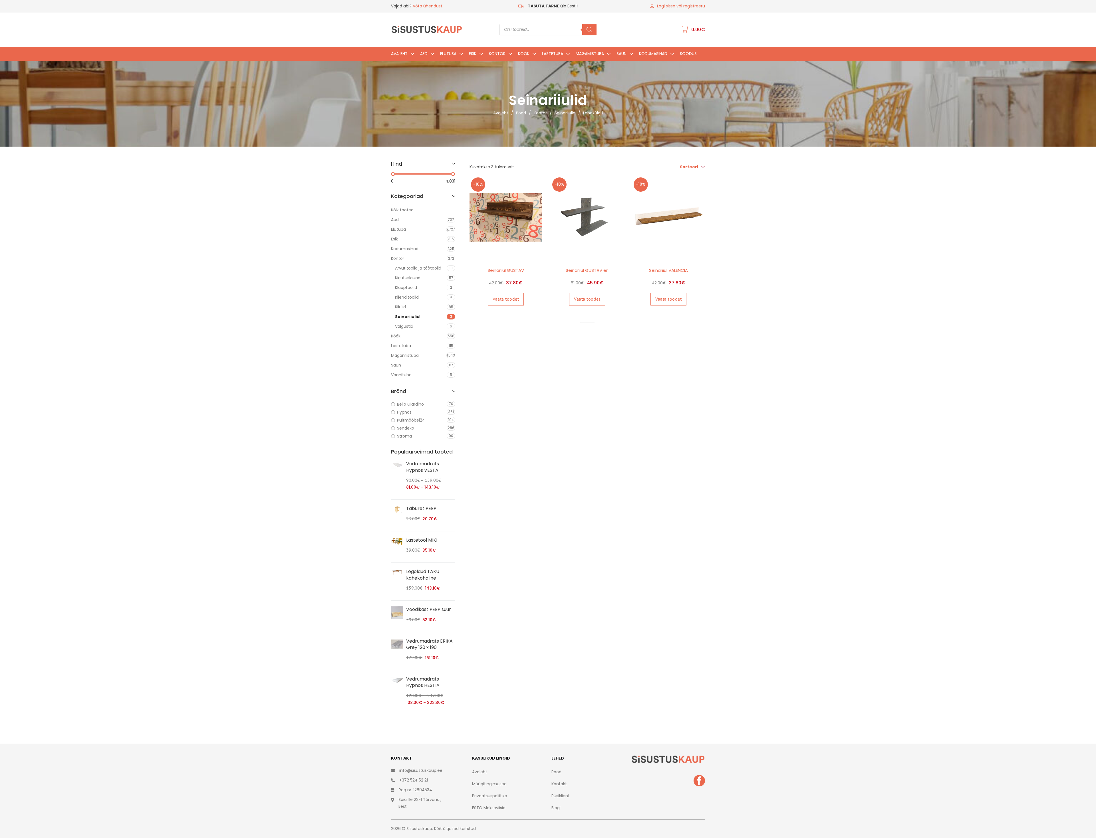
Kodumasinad (653, 53)
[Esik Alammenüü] (481, 55)
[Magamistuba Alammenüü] (609, 55)
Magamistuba (590, 53)
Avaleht (399, 53)
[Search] (589, 29)
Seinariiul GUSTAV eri (587, 270)
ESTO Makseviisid (488, 808)
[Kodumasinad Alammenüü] (672, 55)
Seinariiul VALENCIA (668, 270)
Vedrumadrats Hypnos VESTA (422, 466)
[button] (423, 167)
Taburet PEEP (421, 508)
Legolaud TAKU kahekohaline (422, 574)
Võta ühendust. (428, 6)
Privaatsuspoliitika (489, 796)
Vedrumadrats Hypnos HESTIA (423, 682)
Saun (621, 53)
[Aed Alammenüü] (432, 55)
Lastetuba (552, 53)
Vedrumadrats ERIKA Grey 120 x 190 (429, 644)
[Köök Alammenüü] (534, 55)
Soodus (688, 53)
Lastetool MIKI (421, 540)
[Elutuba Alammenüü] (461, 55)
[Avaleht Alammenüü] (412, 55)
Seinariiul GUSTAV (505, 270)
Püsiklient (560, 796)
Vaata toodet (506, 299)
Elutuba (448, 53)
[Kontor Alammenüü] (510, 55)
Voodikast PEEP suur (428, 609)
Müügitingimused (489, 784)
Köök (523, 53)
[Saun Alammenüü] (631, 55)
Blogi (556, 808)
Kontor (497, 53)
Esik (472, 53)
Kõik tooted (402, 210)
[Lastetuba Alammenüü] (568, 55)
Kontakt (559, 784)
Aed (424, 53)
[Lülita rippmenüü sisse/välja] (703, 167)
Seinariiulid (565, 113)
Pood (521, 113)
